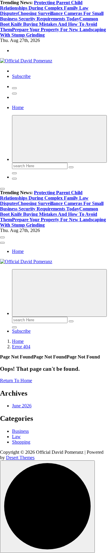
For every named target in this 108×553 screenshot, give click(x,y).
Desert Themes (20, 457)
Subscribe (21, 76)
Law (16, 436)
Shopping (21, 441)
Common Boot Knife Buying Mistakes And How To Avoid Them (49, 24)
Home (18, 107)
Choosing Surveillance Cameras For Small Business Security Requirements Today (52, 16)
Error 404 (21, 346)
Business (20, 431)
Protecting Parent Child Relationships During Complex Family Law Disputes (44, 8)
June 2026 (22, 405)
